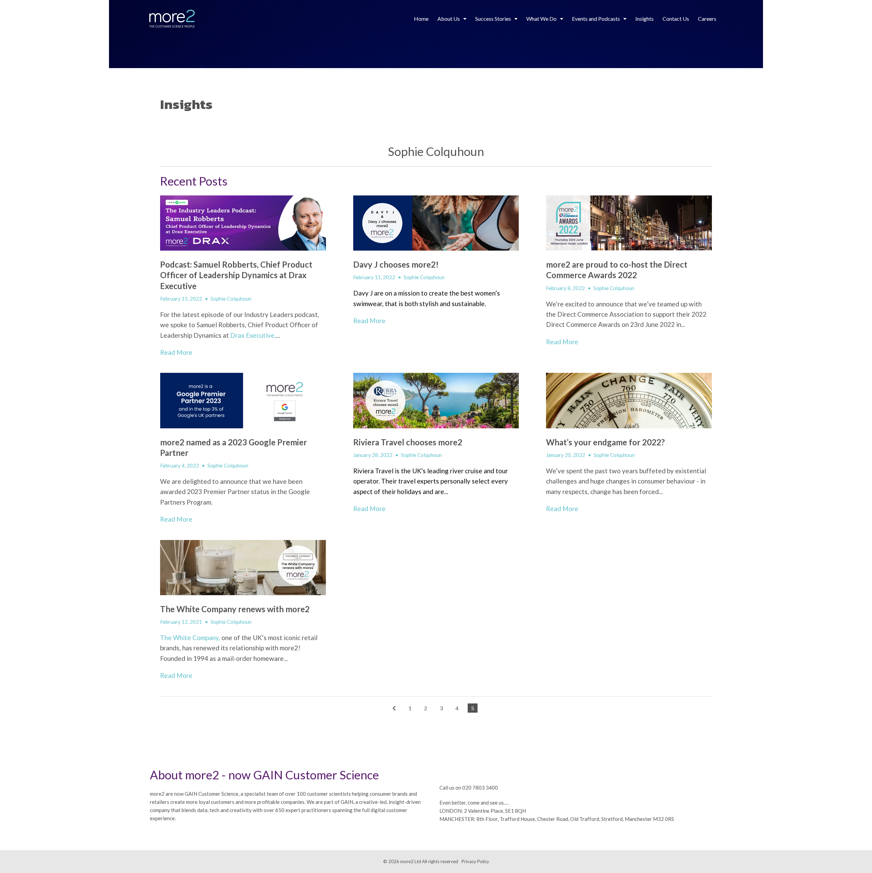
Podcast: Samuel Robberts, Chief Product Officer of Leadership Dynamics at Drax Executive (236, 274)
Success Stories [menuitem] (493, 18)
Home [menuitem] (421, 18)
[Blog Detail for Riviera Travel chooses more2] (436, 400)
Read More (176, 352)
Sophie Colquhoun (231, 299)
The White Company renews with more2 (235, 609)
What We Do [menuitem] (541, 18)
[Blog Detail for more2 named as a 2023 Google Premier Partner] (243, 400)
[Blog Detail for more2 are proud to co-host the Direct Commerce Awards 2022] (629, 223)
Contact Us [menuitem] (676, 18)
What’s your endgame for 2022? (605, 442)
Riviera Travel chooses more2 (407, 442)
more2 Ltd (410, 861)
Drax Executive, (253, 335)
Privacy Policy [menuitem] (475, 861)
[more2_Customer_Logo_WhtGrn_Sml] (172, 19)
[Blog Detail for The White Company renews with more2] (243, 567)
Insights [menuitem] (644, 18)
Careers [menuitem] (707, 18)
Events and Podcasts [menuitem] (596, 18)
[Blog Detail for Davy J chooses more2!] (436, 223)
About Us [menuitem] (448, 18)
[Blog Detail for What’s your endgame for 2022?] (629, 400)
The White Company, (190, 637)
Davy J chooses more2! (396, 264)
